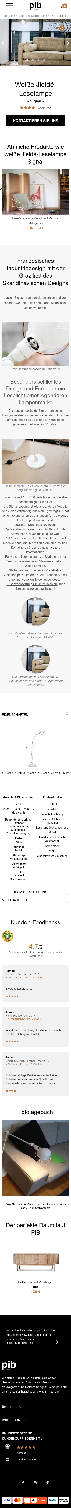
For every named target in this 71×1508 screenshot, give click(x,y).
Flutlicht (52, 804)
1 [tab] (27, 60)
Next (68, 43)
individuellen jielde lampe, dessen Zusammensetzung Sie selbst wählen (34, 581)
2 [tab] (33, 60)
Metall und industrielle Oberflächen (52, 839)
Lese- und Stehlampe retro (52, 827)
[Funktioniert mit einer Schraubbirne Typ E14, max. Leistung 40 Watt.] (35, 611)
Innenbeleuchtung (52, 814)
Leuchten (9, 15)
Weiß (52, 851)
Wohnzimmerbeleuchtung (52, 856)
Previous (3, 43)
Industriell (52, 809)
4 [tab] (44, 60)
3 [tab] (38, 60)
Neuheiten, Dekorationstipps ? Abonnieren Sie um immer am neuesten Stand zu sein (31, 1334)
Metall (52, 832)
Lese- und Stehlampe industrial (52, 820)
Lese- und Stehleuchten (32, 15)
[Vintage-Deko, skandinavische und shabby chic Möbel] (35, 5)
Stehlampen (52, 846)
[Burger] (9, 6)
